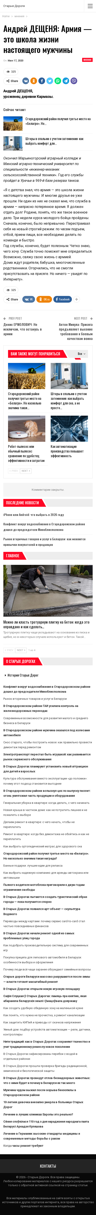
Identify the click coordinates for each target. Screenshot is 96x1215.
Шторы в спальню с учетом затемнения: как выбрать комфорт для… (54, 141)
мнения (87, 59)
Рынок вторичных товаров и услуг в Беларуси (35, 698)
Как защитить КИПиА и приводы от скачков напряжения (42, 1022)
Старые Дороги (14, 6)
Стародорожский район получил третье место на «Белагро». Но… (58, 121)
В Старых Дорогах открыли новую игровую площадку (41, 989)
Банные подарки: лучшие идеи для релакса (33, 865)
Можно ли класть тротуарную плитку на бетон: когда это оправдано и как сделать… (46, 624)
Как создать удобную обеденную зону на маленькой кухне (43, 1008)
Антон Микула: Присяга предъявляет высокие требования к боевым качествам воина (76, 331)
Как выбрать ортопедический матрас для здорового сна (42, 846)
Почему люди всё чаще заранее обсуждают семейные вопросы (47, 969)
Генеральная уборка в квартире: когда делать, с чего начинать (46, 802)
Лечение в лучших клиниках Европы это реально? (38, 1114)
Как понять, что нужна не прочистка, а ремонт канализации (44, 1015)
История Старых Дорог (23, 674)
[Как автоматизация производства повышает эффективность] (69, 429)
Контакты (48, 1166)
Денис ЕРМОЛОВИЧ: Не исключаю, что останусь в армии (22, 329)
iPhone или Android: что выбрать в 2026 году (33, 514)
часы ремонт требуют (27, 1145)
